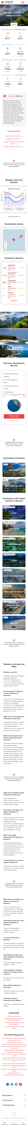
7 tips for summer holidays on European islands (14, 1063)
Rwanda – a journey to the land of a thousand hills (14, 1044)
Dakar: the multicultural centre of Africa (14, 1052)
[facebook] (7, 1084)
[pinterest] (20, 1084)
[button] (5, 242)
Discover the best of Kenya (14, 1040)
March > (22, 24)
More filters (14, 421)
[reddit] (16, 1084)
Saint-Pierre (12, 266)
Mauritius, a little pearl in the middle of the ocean (14, 1057)
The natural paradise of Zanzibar (14, 1042)
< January (5, 24)
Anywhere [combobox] (6, 376)
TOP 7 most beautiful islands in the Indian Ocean (14, 1038)
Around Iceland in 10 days (14, 1073)
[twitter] (11, 1084)
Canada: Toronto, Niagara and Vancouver (14, 1075)
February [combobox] (6, 388)
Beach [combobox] (5, 382)
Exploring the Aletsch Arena (14, 1016)
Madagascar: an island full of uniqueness (14, 1050)
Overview (14, 21)
